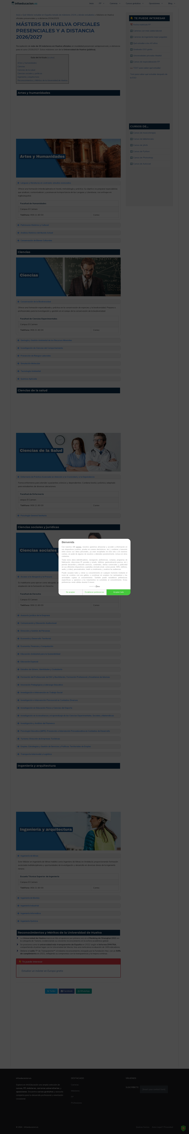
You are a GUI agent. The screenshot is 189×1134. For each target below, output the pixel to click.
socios (78, 547)
